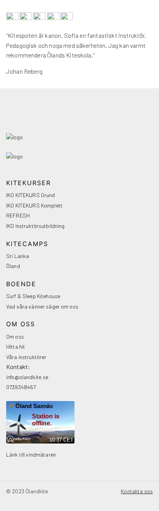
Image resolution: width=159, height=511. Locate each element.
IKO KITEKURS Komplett (34, 205)
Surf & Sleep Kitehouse (33, 296)
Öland (13, 266)
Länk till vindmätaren (31, 454)
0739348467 (21, 387)
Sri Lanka (17, 256)
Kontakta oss (137, 491)
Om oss (15, 336)
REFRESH (18, 215)
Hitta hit (15, 346)
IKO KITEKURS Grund (30, 195)
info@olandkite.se (27, 377)
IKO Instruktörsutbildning (35, 226)
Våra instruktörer (26, 357)
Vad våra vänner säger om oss (42, 306)
